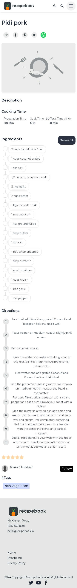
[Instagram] (38, 583)
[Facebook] (46, 583)
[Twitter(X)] (31, 583)
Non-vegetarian (16, 486)
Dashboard (14, 558)
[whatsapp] (43, 35)
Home (11, 552)
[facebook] (15, 35)
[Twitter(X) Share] (34, 35)
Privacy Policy (16, 563)
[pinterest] (25, 35)
